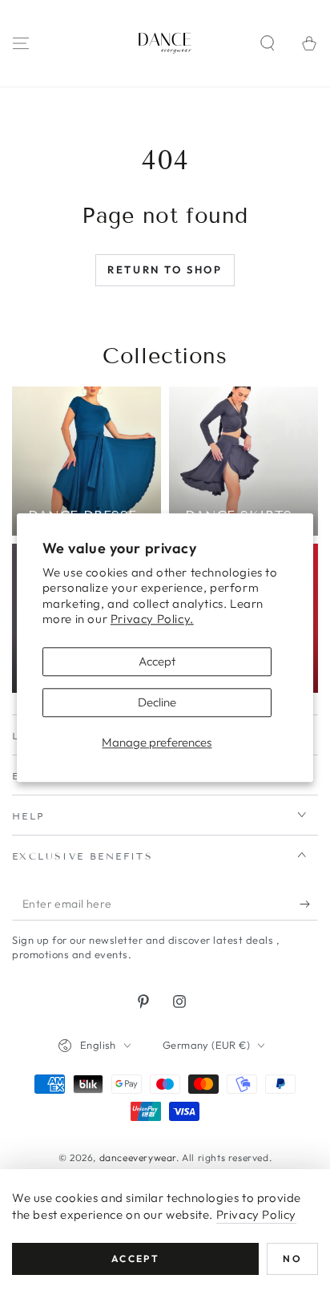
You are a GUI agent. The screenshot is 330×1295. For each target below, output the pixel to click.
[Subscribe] (309, 904)
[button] (267, 43)
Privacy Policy (256, 1214)
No (292, 1259)
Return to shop (164, 269)
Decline (157, 702)
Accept (157, 661)
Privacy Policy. (152, 619)
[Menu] (21, 43)
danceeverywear (137, 1157)
